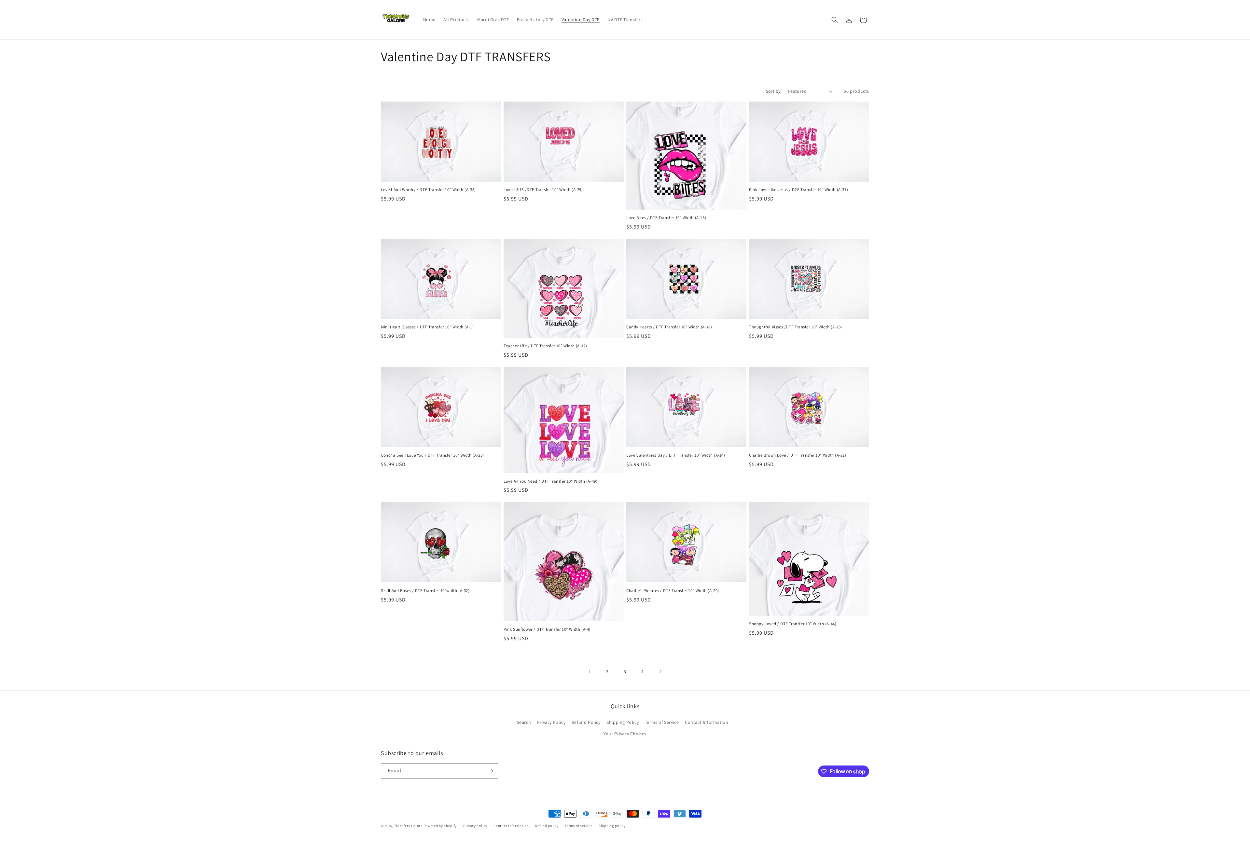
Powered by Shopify (440, 825)
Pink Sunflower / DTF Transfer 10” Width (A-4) (547, 629)
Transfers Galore (408, 825)
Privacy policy (475, 825)
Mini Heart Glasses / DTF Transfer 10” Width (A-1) (427, 327)
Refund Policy (586, 722)
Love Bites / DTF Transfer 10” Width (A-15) (666, 217)
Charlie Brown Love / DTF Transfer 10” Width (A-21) (797, 455)
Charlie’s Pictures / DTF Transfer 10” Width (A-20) (672, 590)
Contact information (511, 825)
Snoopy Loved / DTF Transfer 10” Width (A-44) (792, 624)
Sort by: (774, 91)
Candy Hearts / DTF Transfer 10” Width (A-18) (669, 327)
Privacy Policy (551, 722)
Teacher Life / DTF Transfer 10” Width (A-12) (545, 346)
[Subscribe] (490, 771)
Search (524, 722)
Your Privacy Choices (625, 734)
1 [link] (590, 671)
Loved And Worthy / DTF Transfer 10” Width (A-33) (428, 189)
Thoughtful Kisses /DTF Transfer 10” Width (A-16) (795, 327)
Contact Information (706, 722)
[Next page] (660, 671)
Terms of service (578, 825)
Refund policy (546, 825)
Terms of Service (662, 722)
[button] (834, 20)
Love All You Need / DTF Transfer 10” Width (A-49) (550, 481)
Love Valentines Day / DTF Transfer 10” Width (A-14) (675, 455)
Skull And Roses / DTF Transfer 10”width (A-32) (425, 590)
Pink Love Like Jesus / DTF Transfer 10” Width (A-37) (798, 189)
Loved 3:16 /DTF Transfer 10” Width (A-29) (543, 189)
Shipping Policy (622, 722)
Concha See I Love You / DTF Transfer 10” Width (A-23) (432, 455)
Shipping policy (612, 825)
